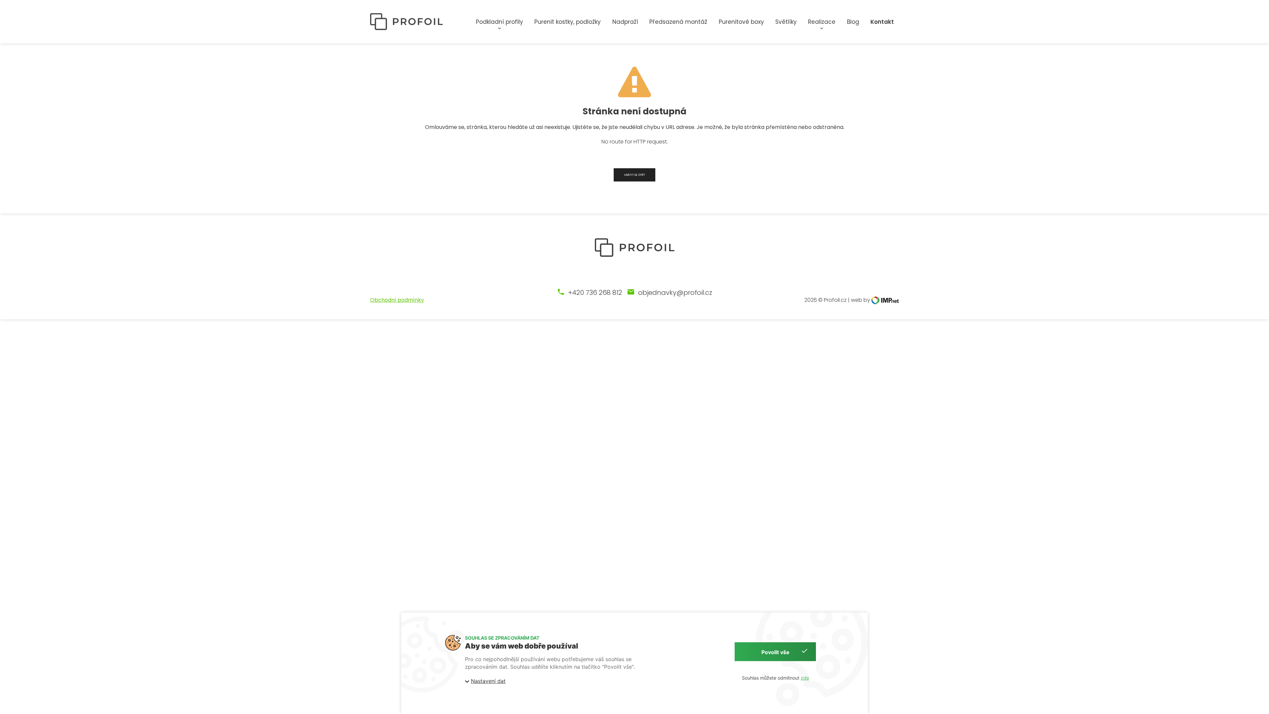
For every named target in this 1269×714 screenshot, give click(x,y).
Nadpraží (625, 22)
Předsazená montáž (678, 22)
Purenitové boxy (741, 22)
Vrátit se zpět (634, 175)
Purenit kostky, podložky (567, 22)
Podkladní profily (499, 22)
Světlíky (786, 22)
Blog (853, 22)
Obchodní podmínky (397, 300)
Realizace (821, 22)
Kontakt (882, 22)
